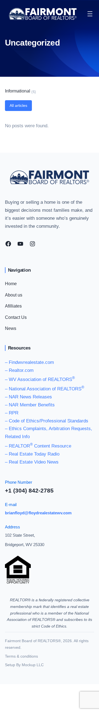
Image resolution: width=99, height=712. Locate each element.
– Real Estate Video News (32, 462)
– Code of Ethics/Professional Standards (46, 421)
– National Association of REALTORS (44, 388)
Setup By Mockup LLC (24, 665)
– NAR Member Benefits (30, 404)
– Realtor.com (19, 370)
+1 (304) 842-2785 (29, 490)
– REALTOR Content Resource (38, 446)
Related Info (17, 436)
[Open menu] (90, 14)
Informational (17, 91)
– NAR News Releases (28, 396)
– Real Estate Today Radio (32, 454)
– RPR (11, 412)
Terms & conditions (21, 656)
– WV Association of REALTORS (40, 379)
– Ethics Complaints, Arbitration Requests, (48, 428)
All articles (18, 105)
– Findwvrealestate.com (29, 362)
